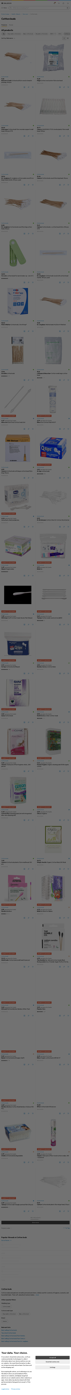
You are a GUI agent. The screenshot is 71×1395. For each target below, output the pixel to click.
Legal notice (5, 1389)
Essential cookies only (52, 1362)
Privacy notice (15, 1389)
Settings (52, 1367)
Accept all (52, 1358)
